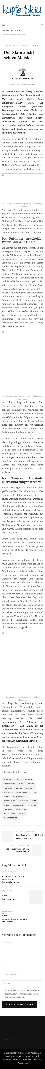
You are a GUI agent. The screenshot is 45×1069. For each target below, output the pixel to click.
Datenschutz (8, 1039)
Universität (21, 809)
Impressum (8, 1027)
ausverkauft (9, 784)
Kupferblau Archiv (28, 1053)
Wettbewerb (9, 814)
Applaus (28, 779)
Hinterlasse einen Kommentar (22, 85)
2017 (19, 779)
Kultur (35, 46)
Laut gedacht (8, 899)
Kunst (6, 796)
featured (8, 788)
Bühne (31, 784)
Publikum (23, 801)
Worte (22, 814)
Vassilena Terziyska (22, 79)
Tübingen (8, 809)
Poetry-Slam (9, 801)
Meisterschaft (20, 796)
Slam (34, 801)
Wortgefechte (10, 818)
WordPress (22, 1063)
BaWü (21, 784)
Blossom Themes (23, 1059)
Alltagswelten (9, 876)
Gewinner (8, 792)
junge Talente (23, 792)
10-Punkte (8, 779)
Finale (19, 788)
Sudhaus (32, 805)
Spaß (6, 805)
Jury (35, 792)
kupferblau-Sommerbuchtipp (10, 881)
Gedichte (30, 788)
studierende (18, 805)
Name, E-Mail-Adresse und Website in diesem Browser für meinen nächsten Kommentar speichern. (22, 994)
